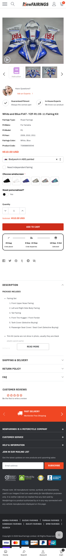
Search (6, 527)
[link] (7, 60)
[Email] (34, 260)
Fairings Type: (8, 120)
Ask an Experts (24, 93)
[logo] (35, 4)
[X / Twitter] (9, 260)
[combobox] (33, 159)
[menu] (4, 4)
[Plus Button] (22, 211)
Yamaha (27, 125)
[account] (54, 4)
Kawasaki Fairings (12, 524)
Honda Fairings (10, 520)
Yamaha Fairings (51, 520)
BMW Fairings (53, 524)
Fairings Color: (9, 140)
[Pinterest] (16, 260)
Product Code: (8, 146)
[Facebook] (3, 260)
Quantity (6, 204)
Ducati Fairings (34, 524)
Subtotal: (6, 218)
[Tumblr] (22, 260)
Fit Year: (6, 135)
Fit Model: (6, 130)
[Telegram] (28, 260)
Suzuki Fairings (30, 520)
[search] (13, 4)
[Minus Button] (5, 211)
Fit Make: (6, 125)
